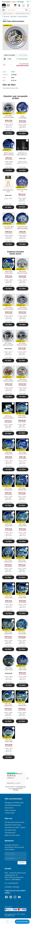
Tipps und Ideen (10, 810)
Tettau (13, 71)
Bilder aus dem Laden (12, 835)
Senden (22, 862)
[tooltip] (8, 117)
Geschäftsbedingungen (13, 805)
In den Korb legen (23, 921)
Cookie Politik (9, 813)
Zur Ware (9, 133)
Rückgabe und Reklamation (14, 802)
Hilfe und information (13, 799)
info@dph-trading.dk (12, 887)
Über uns (8, 818)
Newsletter (9, 841)
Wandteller (14, 16)
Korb (28, 6)
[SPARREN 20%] (15, 49)
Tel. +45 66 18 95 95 (11, 883)
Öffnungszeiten (10, 832)
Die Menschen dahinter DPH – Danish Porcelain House (15, 824)
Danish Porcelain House (9, 5)
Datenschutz (9, 808)
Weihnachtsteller (23, 16)
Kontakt (8, 869)
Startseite (6, 16)
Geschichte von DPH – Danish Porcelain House (15, 829)
